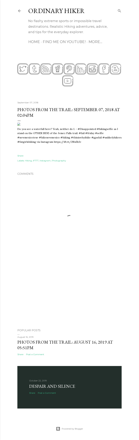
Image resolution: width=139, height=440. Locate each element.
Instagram (45, 160)
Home (34, 42)
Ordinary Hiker (56, 11)
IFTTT (36, 160)
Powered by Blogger (72, 428)
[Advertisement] (69, 294)
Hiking (28, 160)
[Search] (119, 10)
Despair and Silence (52, 386)
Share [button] (20, 155)
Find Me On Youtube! (64, 42)
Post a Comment (35, 354)
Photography (59, 160)
